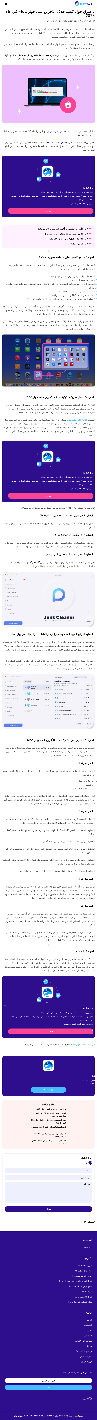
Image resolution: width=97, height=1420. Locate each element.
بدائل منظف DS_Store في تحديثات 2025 (51, 1109)
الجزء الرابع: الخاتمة (79, 244)
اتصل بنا (89, 1330)
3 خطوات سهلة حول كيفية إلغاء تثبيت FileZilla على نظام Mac (49, 1135)
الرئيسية (91, 1044)
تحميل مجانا (49, 211)
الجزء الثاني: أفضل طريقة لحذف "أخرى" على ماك (66, 234)
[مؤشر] (83, 3)
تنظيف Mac (87, 1292)
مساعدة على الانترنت (83, 1341)
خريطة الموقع (86, 1362)
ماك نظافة (88, 1248)
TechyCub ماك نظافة (56, 142)
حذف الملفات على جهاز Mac (80, 1302)
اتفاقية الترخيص (86, 1357)
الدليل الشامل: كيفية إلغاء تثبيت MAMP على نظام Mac (48, 1128)
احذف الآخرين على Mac (82, 1276)
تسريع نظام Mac (85, 1266)
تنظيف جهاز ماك (79, 1044)
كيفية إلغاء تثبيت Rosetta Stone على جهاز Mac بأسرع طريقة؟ (48, 1121)
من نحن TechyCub (84, 1351)
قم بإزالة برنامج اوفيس (83, 1297)
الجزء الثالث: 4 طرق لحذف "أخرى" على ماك (68, 239)
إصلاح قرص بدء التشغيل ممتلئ (80, 1286)
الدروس (89, 1320)
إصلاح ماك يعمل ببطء (83, 1271)
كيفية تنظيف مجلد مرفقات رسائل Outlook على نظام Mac (49, 1142)
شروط (89, 1346)
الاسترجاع (88, 1336)
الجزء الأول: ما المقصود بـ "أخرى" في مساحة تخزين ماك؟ (63, 229)
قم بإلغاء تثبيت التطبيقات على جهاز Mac (75, 1281)
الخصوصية (88, 1325)
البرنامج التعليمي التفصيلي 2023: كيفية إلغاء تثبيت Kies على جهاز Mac (49, 1114)
